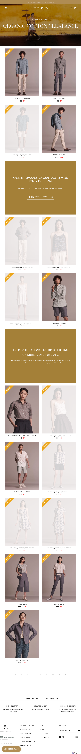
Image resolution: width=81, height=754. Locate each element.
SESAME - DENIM (22, 660)
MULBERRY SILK (26, 729)
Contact (44, 729)
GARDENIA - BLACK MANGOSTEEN (59, 492)
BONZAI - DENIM (22, 604)
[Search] (71, 8)
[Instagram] (63, 737)
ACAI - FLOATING (59, 98)
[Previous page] (15, 674)
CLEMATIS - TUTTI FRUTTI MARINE (59, 267)
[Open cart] (75, 8)
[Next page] (66, 674)
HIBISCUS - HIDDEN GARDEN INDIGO (22, 548)
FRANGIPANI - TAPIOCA (22, 492)
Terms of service (27, 741)
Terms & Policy (47, 737)
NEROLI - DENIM (59, 604)
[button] (76, 753)
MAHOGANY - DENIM (59, 323)
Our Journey (25, 733)
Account (44, 733)
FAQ (41, 725)
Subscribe (79, 730)
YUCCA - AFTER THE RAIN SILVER (22, 267)
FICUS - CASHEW (59, 155)
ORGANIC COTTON (27, 725)
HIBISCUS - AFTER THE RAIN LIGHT (22, 323)
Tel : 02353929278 (4, 739)
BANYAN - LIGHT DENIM (22, 98)
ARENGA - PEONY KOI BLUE (22, 155)
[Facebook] (60, 737)
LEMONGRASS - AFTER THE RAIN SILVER (22, 435)
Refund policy (26, 745)
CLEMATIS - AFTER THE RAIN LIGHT (59, 435)
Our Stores (25, 737)
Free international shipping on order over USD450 (40, 2)
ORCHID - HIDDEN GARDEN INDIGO (59, 548)
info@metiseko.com (4, 741)
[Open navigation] (6, 8)
